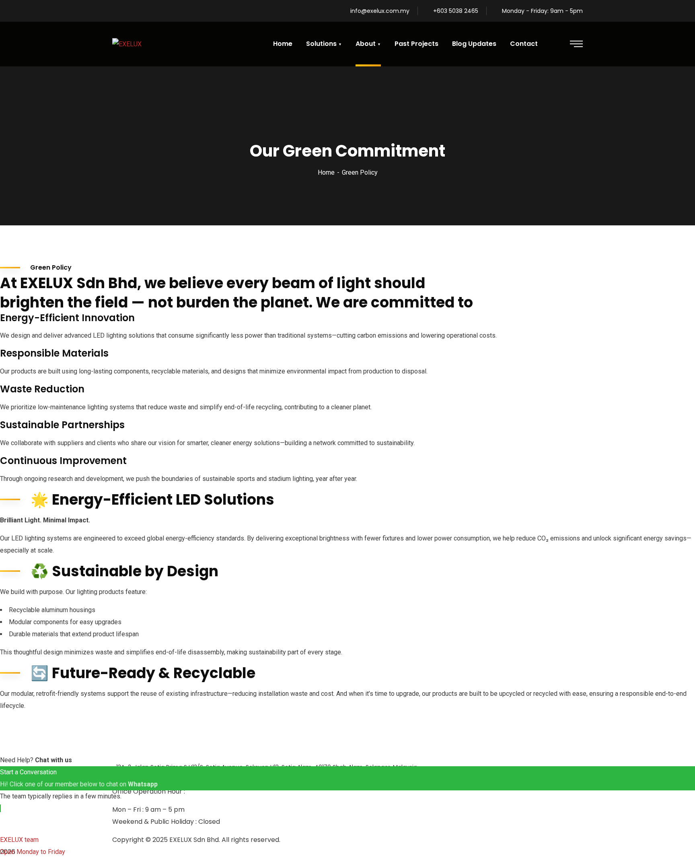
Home (326, 172)
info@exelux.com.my (379, 11)
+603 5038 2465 (455, 11)
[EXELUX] (127, 44)
